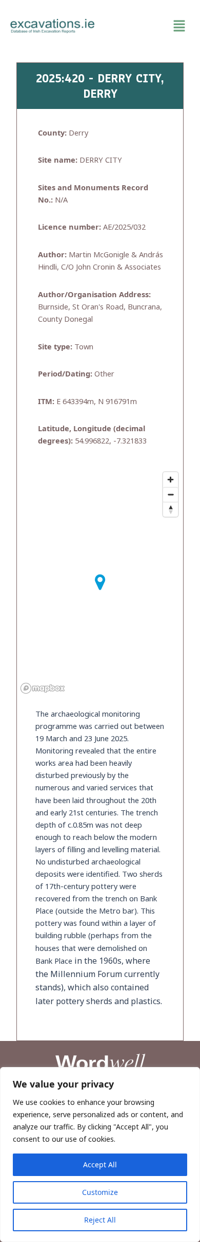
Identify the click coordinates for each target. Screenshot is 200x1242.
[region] (100, 1154)
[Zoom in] (170, 479)
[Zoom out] (170, 494)
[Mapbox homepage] (42, 688)
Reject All (100, 1220)
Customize (100, 1192)
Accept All (100, 1164)
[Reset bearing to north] (170, 509)
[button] (147, 26)
